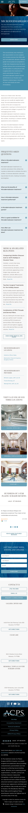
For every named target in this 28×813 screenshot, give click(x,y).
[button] (2, 2)
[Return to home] (14, 713)
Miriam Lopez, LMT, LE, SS (12, 377)
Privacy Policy (14, 730)
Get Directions (14, 629)
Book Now (14, 39)
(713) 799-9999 (14, 589)
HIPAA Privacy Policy (14, 734)
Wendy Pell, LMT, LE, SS (11, 383)
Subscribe (14, 571)
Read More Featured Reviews (14, 534)
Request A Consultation (14, 598)
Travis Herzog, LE (9, 380)
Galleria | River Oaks (10, 355)
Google (5, 520)
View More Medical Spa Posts (14, 336)
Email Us (14, 593)
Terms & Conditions (14, 726)
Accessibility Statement (14, 723)
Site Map (14, 719)
